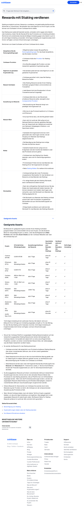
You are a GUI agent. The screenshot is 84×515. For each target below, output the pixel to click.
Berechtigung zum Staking (12, 407)
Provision (39, 58)
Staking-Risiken (32, 168)
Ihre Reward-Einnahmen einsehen (14, 413)
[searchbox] (29, 11)
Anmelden (73, 2)
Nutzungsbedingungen (29, 52)
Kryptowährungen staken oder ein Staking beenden (20, 410)
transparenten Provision (30, 101)
